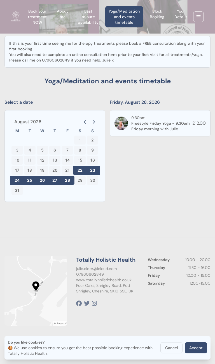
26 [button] (42, 180)
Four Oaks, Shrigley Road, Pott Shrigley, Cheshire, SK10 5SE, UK (104, 288)
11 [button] (30, 160)
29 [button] (80, 180)
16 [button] (92, 160)
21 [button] (67, 170)
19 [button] (42, 170)
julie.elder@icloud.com (96, 268)
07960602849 (90, 274)
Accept (196, 347)
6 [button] (54, 150)
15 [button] (80, 160)
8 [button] (80, 150)
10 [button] (17, 160)
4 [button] (30, 150)
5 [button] (42, 150)
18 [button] (29, 170)
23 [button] (92, 170)
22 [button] (80, 170)
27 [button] (54, 180)
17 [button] (17, 170)
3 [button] (17, 150)
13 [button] (55, 160)
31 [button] (17, 190)
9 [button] (92, 150)
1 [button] (80, 140)
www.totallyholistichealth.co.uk (104, 279)
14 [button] (67, 160)
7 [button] (67, 150)
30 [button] (92, 180)
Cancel (171, 347)
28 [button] (67, 180)
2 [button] (92, 140)
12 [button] (42, 160)
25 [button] (29, 180)
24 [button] (17, 180)
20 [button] (54, 170)
